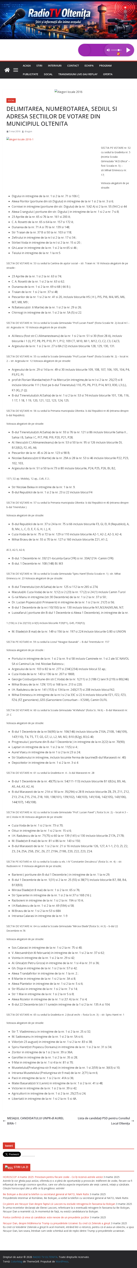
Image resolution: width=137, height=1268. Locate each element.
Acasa (27, 65)
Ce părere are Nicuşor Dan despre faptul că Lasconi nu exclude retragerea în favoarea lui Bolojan (59, 1204)
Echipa (89, 65)
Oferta (107, 74)
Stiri (39, 65)
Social (48, 74)
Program (105, 65)
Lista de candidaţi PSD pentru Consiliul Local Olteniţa (104, 1120)
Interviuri (55, 65)
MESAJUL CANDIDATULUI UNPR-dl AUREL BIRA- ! (35, 1120)
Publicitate (30, 74)
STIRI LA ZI (21, 1167)
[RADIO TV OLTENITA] (68, 2)
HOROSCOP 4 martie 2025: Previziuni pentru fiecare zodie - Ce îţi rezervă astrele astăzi (53, 1177)
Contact (73, 65)
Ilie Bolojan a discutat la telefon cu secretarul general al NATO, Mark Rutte (46, 1194)
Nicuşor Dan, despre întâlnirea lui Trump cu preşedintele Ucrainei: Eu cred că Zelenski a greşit (56, 1223)
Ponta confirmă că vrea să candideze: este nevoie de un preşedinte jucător (46, 1217)
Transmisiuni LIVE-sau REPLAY (77, 74)
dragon (28, 131)
